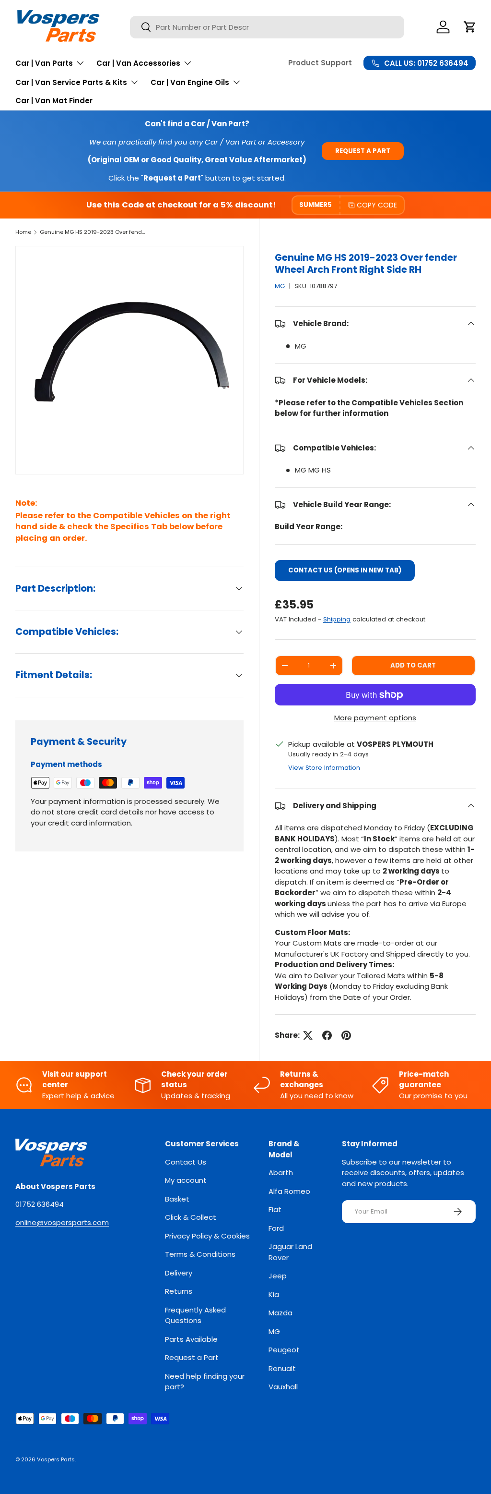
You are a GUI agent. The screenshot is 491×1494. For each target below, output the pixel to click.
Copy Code (377, 205)
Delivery (178, 1273)
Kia (274, 1294)
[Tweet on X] (307, 1035)
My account (186, 1180)
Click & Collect (190, 1217)
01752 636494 (39, 1204)
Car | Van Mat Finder (54, 101)
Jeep (278, 1276)
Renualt (282, 1368)
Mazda (280, 1313)
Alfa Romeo (289, 1191)
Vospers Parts (56, 1459)
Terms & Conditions (200, 1254)
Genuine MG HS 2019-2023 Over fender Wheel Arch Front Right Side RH (94, 232)
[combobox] (267, 27)
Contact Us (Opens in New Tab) (344, 570)
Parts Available (191, 1339)
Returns (178, 1291)
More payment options (375, 718)
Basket (177, 1199)
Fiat (275, 1209)
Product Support (320, 63)
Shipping (337, 619)
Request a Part (362, 151)
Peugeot (284, 1350)
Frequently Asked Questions (195, 1315)
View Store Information (324, 767)
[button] (469, 26)
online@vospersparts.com (62, 1222)
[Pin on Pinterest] (346, 1035)
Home (23, 232)
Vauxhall (283, 1387)
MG (280, 286)
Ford (276, 1228)
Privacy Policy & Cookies (207, 1236)
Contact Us (185, 1162)
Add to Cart (413, 665)
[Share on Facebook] (327, 1035)
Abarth (281, 1172)
